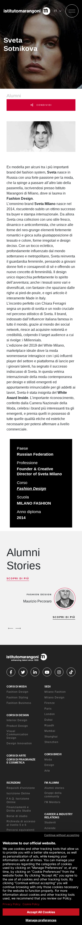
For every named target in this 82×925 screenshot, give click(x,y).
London (49, 714)
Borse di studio (17, 816)
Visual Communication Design (17, 734)
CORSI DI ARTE (16, 755)
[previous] (10, 628)
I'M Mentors (52, 802)
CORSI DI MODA (17, 686)
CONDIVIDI (43, 105)
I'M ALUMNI (51, 782)
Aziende (50, 828)
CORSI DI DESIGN (18, 715)
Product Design (17, 725)
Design (49, 765)
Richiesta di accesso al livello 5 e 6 (21, 823)
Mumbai (49, 730)
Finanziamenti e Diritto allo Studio (19, 809)
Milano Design (54, 697)
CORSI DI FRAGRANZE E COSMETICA (21, 761)
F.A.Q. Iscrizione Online (18, 800)
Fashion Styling (17, 697)
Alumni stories (54, 788)
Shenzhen (51, 742)
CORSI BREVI (52, 754)
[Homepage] (27, 10)
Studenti (50, 822)
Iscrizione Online (18, 793)
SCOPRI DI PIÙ (18, 578)
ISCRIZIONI (13, 782)
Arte (47, 770)
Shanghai (51, 736)
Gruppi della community (53, 794)
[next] (18, 628)
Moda (48, 759)
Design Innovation (19, 743)
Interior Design (17, 720)
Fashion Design (31, 488)
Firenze (49, 703)
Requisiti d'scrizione (21, 788)
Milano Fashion (55, 691)
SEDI (47, 686)
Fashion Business (19, 703)
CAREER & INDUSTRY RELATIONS (58, 816)
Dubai (48, 719)
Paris (48, 708)
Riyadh (49, 725)
